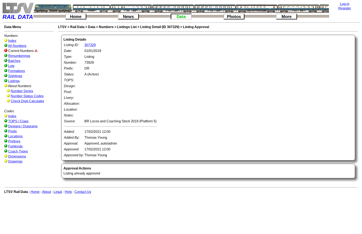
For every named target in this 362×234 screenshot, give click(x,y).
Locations (15, 136)
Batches (14, 61)
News (128, 16)
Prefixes (14, 141)
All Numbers (17, 46)
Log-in (344, 4)
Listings (14, 81)
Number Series (22, 91)
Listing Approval (196, 27)
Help (68, 192)
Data (181, 16)
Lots (11, 66)
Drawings (15, 161)
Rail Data (77, 27)
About (46, 192)
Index (12, 41)
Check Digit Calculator (27, 101)
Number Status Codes (27, 96)
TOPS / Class (18, 121)
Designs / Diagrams (22, 126)
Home (75, 16)
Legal (58, 192)
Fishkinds (15, 146)
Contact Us (83, 192)
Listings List (127, 27)
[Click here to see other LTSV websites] (18, 8)
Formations (16, 71)
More (287, 16)
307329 (90, 45)
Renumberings (19, 56)
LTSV (62, 27)
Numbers (106, 27)
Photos (234, 16)
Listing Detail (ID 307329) (159, 27)
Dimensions (17, 156)
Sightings (15, 76)
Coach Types (18, 151)
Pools (12, 131)
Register (344, 8)
